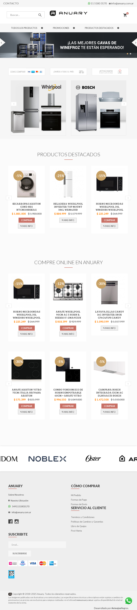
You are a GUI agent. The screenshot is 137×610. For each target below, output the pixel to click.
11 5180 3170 (98, 3)
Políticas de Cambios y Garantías (87, 521)
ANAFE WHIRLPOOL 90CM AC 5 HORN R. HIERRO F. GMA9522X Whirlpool (68, 316)
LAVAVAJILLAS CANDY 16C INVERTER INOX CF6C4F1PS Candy (109, 314)
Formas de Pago (79, 499)
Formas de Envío (79, 504)
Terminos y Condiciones (82, 517)
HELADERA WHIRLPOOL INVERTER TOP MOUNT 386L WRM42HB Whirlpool (68, 208)
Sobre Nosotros (16, 494)
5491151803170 (20, 506)
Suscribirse (20, 553)
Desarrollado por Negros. (111, 608)
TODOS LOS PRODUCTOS (24, 28)
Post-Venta (76, 530)
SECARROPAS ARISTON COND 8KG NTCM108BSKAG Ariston (26, 208)
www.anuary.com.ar (85, 600)
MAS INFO (27, 226)
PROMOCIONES (61, 28)
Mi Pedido (76, 495)
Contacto (11, 3)
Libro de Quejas (78, 526)
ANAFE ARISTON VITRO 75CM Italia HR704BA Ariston (26, 392)
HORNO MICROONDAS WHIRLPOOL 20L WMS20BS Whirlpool (109, 206)
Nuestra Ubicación (19, 500)
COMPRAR (26, 220)
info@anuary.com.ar (122, 3)
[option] (38, 109)
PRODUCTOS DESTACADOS (99, 28)
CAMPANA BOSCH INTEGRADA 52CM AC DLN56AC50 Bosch (109, 392)
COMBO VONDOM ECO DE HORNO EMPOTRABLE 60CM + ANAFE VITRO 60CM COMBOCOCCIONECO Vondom (68, 397)
